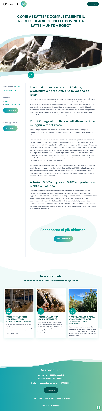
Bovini (7, 101)
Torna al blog (11, 110)
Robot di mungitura (12, 104)
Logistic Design (55, 405)
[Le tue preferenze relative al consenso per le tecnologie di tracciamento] (98, 407)
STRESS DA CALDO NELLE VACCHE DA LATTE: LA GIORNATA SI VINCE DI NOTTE (18, 319)
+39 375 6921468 (63, 239)
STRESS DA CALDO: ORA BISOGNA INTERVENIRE (47, 318)
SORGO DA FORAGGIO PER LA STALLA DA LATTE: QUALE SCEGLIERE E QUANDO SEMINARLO (82, 320)
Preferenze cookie (63, 398)
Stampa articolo (10, 90)
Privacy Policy (37, 398)
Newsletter (10, 128)
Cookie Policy (49, 398)
